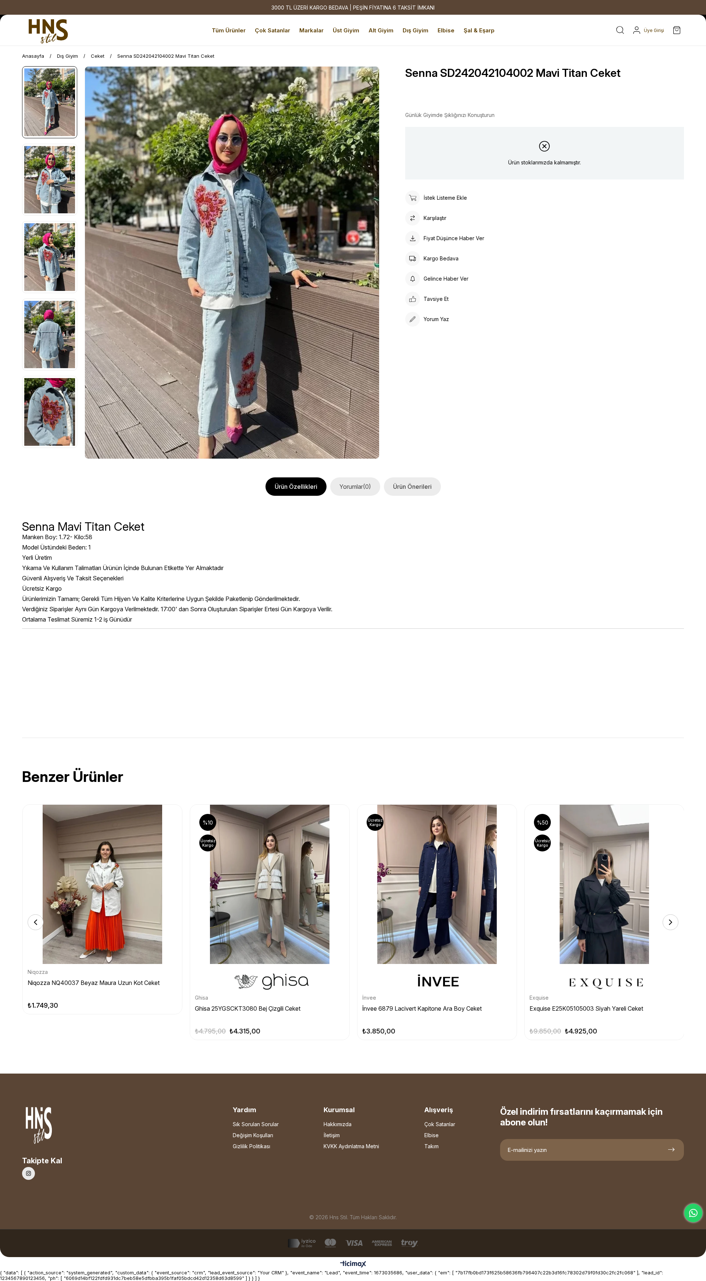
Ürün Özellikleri (296, 486)
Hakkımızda (338, 1124)
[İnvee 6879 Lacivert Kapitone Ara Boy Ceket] (437, 884)
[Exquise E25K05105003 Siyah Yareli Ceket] (604, 884)
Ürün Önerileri (412, 486)
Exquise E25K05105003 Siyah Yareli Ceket (586, 1008)
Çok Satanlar (439, 1124)
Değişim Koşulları (253, 1135)
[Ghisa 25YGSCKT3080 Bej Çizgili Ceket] (269, 884)
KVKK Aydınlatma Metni (351, 1146)
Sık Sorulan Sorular (256, 1124)
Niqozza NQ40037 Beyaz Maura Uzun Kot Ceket (94, 982)
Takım (431, 1146)
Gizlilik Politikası (251, 1146)
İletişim (332, 1135)
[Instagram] (28, 1173)
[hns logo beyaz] (58, 1127)
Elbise (431, 1135)
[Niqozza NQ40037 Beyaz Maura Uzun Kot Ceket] (102, 884)
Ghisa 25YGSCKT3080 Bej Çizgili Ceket (247, 1008)
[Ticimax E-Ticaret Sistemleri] (353, 1264)
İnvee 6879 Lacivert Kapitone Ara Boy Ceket (422, 1008)
